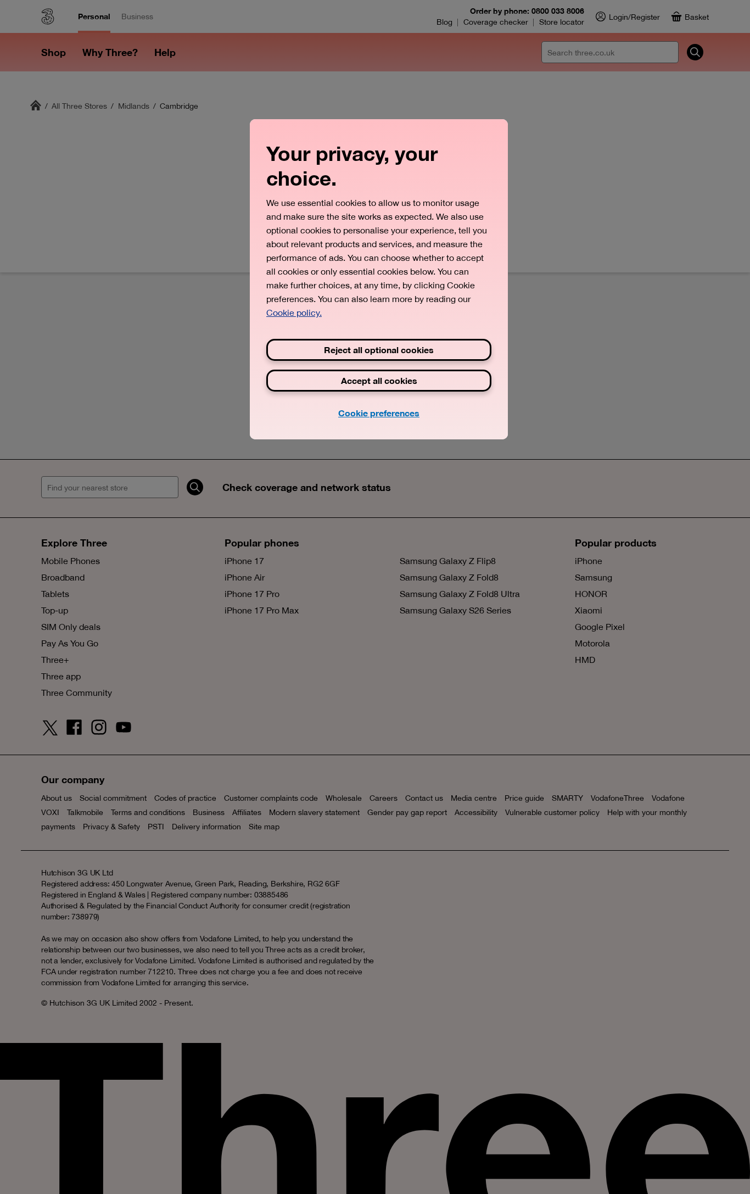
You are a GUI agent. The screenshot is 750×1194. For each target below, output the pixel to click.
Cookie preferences (378, 413)
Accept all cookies (379, 380)
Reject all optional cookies (379, 349)
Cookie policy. (294, 312)
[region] (379, 279)
